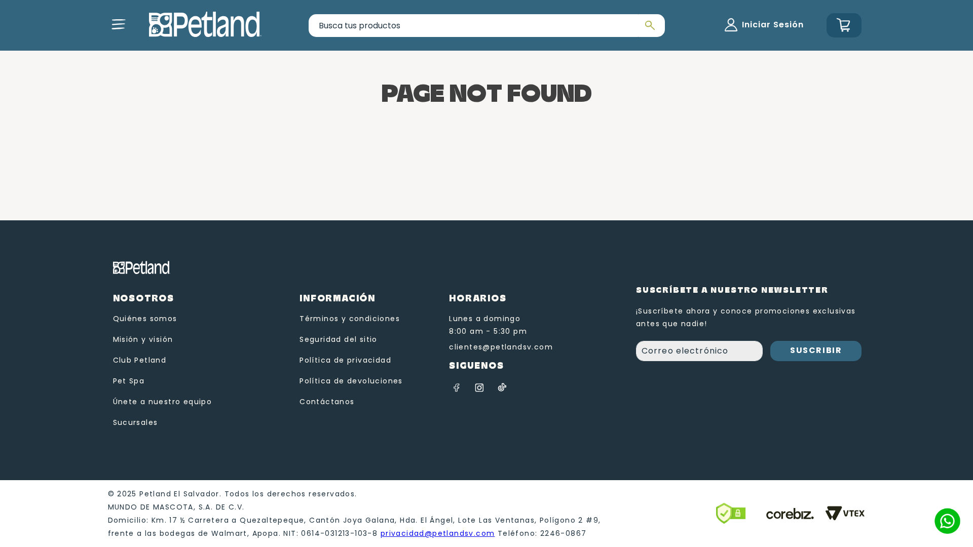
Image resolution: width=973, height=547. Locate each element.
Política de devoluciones (351, 381)
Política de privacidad (345, 360)
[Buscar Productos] (649, 25)
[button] (118, 24)
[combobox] (487, 25)
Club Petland (140, 360)
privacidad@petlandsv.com (438, 533)
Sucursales (135, 422)
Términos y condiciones (350, 319)
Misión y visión (143, 339)
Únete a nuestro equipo (162, 402)
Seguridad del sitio (339, 339)
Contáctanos (327, 402)
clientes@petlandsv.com (501, 347)
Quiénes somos (145, 319)
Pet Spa (129, 381)
